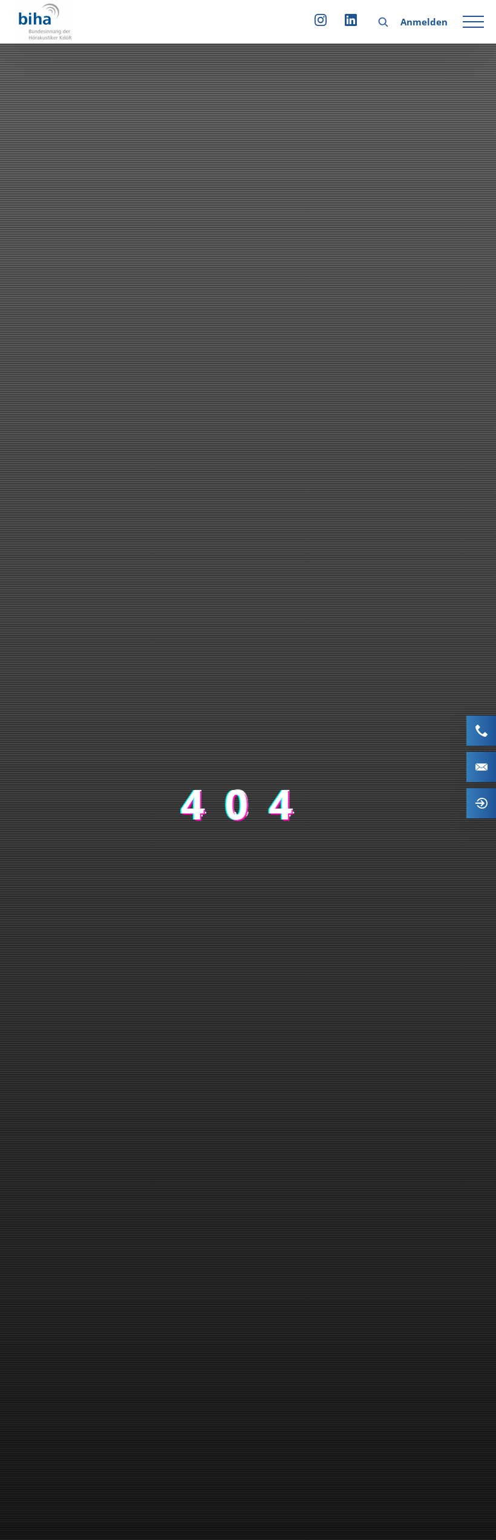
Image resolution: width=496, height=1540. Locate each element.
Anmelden (424, 22)
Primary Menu (475, 22)
